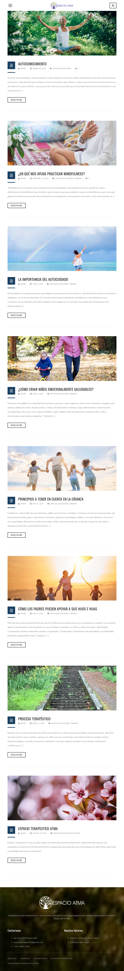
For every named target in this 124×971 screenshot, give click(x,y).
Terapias (78, 178)
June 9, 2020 (37, 284)
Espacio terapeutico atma (38, 828)
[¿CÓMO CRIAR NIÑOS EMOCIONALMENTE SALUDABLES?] (62, 358)
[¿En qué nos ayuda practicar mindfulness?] (62, 143)
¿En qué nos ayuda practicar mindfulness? (51, 173)
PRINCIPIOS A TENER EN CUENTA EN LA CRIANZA (50, 499)
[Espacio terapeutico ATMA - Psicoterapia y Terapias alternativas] (62, 5)
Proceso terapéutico (34, 718)
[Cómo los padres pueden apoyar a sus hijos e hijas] (62, 578)
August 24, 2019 (39, 833)
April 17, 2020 (38, 723)
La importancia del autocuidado (43, 279)
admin (23, 68)
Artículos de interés (62, 68)
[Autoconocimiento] (62, 33)
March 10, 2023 (39, 68)
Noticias (76, 833)
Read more (16, 100)
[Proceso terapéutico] (62, 688)
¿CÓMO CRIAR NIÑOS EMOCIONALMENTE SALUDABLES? (56, 389)
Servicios (12, 958)
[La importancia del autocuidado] (62, 248)
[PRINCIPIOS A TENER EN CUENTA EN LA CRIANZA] (62, 468)
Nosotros (25, 958)
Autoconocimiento (32, 63)
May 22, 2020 (38, 394)
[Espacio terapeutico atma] (62, 798)
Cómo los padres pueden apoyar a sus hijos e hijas (57, 608)
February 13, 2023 (40, 178)
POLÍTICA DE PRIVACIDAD (61, 958)
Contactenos (40, 958)
